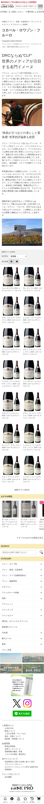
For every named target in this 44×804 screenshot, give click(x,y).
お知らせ (5, 802)
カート (38, 802)
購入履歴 (32, 802)
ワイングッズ (7, 610)
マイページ (19, 802)
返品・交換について (13, 736)
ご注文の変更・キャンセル (15, 733)
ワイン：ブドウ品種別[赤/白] (14, 575)
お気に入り (25, 802)
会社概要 (8, 777)
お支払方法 (9, 728)
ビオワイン (6, 587)
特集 (4, 598)
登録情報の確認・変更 (13, 751)
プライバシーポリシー (13, 764)
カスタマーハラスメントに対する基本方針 (21, 767)
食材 (4, 644)
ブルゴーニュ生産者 (20, 24)
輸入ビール (6, 638)
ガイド (12, 802)
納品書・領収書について (14, 739)
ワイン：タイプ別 (9, 564)
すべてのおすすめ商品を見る (31, 538)
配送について (10, 731)
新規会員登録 (10, 746)
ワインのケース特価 (10, 593)
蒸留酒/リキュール (9, 627)
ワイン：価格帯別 (9, 581)
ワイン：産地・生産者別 (19, 22)
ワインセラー (7, 615)
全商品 (4, 22)
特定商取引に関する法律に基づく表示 (20, 762)
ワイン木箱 (6, 650)
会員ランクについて (13, 749)
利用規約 (8, 769)
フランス (33, 22)
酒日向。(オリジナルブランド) (14, 621)
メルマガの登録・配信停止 (15, 754)
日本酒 (5, 633)
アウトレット (7, 604)
